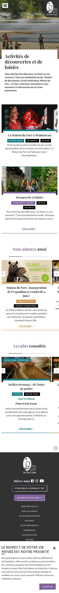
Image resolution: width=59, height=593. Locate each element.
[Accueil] (52, 8)
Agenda (29, 540)
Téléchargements (29, 525)
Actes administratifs (29, 516)
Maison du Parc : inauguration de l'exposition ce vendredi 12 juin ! (26, 292)
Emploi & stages (29, 511)
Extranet (29, 521)
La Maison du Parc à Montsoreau (29, 135)
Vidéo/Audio (29, 530)
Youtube (42, 480)
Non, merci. (54, 548)
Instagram (36, 480)
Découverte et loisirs (29, 197)
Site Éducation (29, 535)
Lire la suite (28, 228)
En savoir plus (28, 578)
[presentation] (2, 274)
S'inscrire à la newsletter (29, 488)
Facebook (32, 480)
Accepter (47, 587)
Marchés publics (29, 506)
